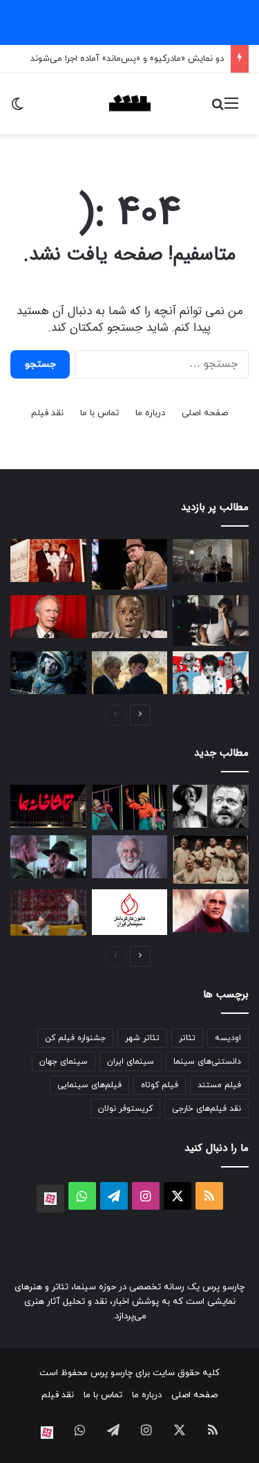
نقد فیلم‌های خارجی (206, 1108)
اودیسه (228, 1038)
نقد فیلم (47, 413)
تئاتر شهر (142, 1038)
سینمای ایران (130, 1061)
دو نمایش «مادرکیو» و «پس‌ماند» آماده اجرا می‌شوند (127, 59)
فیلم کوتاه (159, 1085)
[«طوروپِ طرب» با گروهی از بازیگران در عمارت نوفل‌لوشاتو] (211, 859)
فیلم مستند (219, 1085)
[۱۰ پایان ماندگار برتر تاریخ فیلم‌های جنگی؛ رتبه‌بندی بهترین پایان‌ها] (48, 856)
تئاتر (187, 1038)
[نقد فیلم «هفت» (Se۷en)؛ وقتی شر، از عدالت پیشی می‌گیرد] (211, 560)
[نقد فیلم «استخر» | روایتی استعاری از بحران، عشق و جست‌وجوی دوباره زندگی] (211, 620)
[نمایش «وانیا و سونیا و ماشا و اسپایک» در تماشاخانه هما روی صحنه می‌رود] (48, 806)
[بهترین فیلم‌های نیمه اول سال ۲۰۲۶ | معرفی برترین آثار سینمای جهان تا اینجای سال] (211, 672)
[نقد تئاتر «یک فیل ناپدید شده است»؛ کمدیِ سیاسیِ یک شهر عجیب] (130, 807)
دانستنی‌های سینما (207, 1061)
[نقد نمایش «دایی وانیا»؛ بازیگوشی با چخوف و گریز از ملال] (48, 912)
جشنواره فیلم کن (75, 1038)
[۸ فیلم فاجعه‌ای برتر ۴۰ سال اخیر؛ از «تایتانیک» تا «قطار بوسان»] (48, 672)
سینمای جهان (63, 1061)
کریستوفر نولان (125, 1108)
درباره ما (150, 413)
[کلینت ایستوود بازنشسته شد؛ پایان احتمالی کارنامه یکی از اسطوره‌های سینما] (48, 616)
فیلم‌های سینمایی (89, 1085)
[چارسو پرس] (130, 104)
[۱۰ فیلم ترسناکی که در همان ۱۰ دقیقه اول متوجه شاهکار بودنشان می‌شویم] (130, 616)
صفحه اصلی (205, 413)
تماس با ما (99, 413)
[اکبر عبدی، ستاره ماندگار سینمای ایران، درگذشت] (130, 564)
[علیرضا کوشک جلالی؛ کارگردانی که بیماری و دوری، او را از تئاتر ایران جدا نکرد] (130, 856)
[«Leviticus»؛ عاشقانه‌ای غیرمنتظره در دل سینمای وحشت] (130, 672)
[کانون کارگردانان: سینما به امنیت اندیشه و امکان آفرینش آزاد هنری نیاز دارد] (130, 912)
